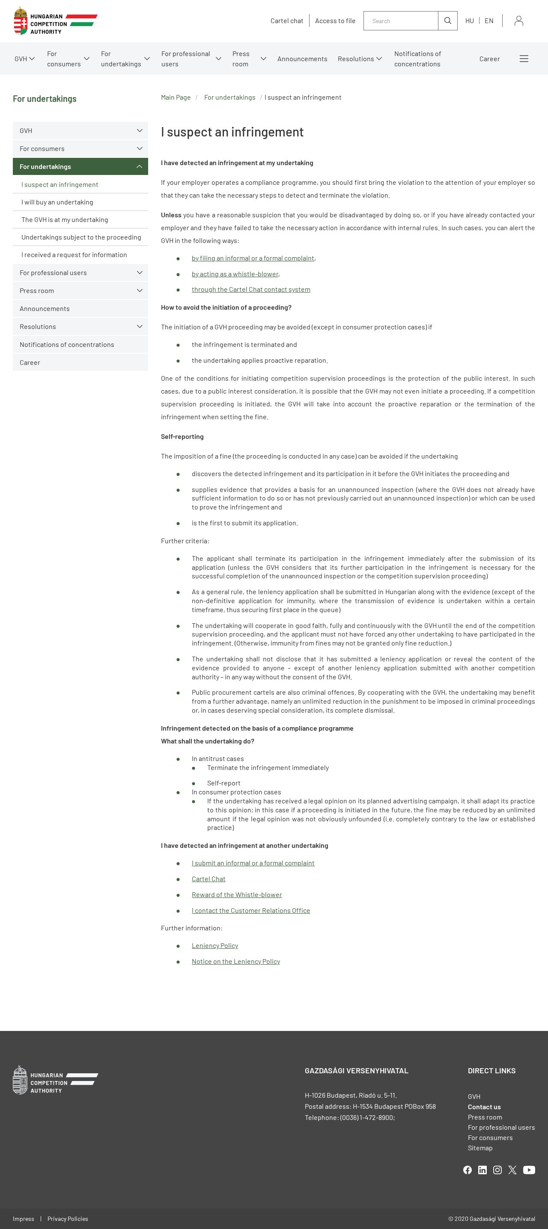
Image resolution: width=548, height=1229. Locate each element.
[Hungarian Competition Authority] (55, 20)
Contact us (484, 1106)
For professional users (185, 58)
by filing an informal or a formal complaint (253, 258)
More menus (524, 58)
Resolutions (356, 58)
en (489, 20)
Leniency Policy (215, 945)
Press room (241, 58)
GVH (21, 58)
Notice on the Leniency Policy (236, 961)
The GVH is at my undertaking (64, 219)
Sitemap (480, 1147)
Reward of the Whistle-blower (237, 894)
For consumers (490, 1137)
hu (469, 20)
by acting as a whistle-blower (235, 273)
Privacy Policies (68, 1218)
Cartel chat (287, 20)
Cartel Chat (209, 878)
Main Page (176, 97)
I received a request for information (74, 254)
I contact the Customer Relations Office (251, 910)
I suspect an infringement (59, 184)
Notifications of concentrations (417, 58)
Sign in (518, 20)
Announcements (302, 58)
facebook (467, 1170)
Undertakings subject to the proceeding (81, 237)
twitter (512, 1170)
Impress (23, 1218)
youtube (529, 1170)
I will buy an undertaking (57, 202)
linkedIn (482, 1170)
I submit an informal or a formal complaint (253, 863)
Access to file (335, 20)
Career (490, 58)
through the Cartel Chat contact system (251, 289)
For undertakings (121, 58)
